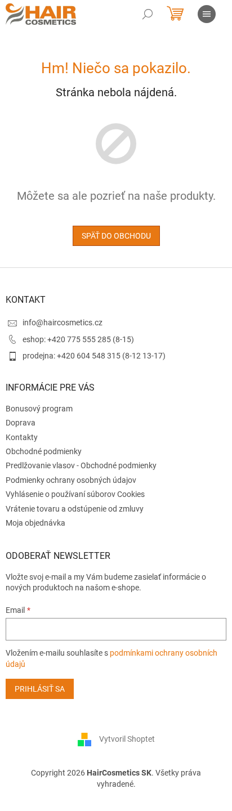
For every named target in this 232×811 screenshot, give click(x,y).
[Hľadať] (147, 14)
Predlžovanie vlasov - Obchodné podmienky (81, 465)
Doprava (20, 422)
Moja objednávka (35, 522)
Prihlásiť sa (40, 688)
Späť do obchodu (116, 235)
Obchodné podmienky (44, 451)
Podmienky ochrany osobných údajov (71, 480)
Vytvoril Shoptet (127, 738)
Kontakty (22, 437)
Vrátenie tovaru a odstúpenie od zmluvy (75, 508)
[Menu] (206, 14)
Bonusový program (39, 408)
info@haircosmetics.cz (62, 322)
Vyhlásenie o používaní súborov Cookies (75, 494)
